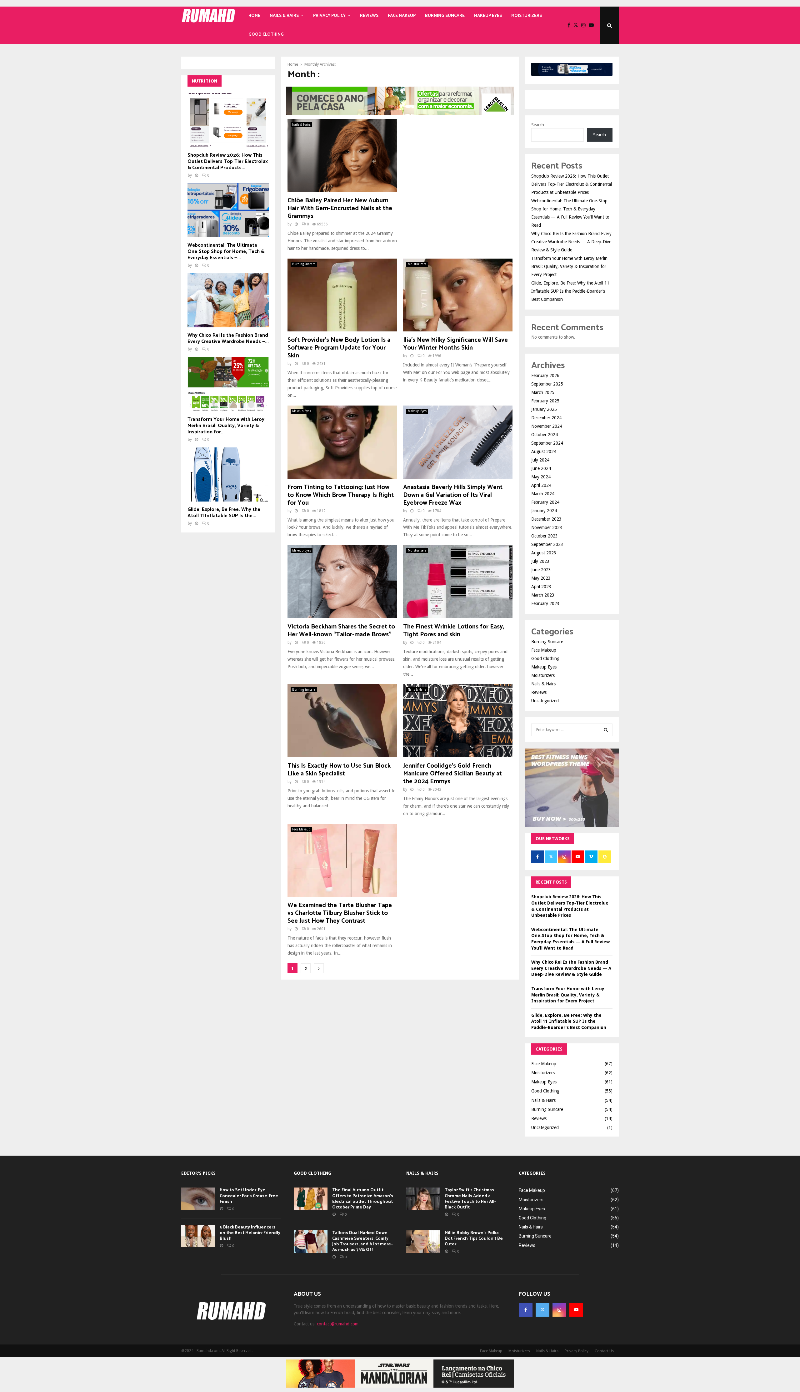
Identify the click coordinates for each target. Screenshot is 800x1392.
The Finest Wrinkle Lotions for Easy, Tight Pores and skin (453, 631)
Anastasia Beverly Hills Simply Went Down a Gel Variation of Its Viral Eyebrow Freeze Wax (452, 495)
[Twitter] (577, 25)
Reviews (369, 15)
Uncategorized (545, 700)
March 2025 (542, 392)
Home (254, 15)
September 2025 (547, 383)
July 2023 (540, 561)
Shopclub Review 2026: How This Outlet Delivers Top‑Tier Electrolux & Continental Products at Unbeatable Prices (571, 184)
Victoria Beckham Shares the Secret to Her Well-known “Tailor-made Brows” (341, 631)
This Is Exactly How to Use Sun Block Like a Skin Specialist (339, 770)
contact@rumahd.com (337, 1323)
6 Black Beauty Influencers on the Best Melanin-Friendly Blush (250, 1233)
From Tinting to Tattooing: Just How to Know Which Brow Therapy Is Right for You (341, 495)
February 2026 (545, 375)
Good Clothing (266, 34)
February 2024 (545, 502)
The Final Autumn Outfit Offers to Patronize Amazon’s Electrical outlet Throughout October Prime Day (362, 1199)
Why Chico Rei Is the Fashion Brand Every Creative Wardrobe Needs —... (228, 338)
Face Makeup (402, 15)
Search (537, 124)
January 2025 (544, 409)
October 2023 (544, 535)
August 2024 (543, 451)
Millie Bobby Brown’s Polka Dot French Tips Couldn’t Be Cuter (474, 1238)
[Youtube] (593, 25)
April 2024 (541, 485)
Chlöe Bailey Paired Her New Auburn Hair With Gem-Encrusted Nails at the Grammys (340, 208)
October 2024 (544, 434)
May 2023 (541, 578)
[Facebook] (570, 25)
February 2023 (545, 603)
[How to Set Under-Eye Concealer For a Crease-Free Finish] (198, 1199)
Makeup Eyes (488, 15)
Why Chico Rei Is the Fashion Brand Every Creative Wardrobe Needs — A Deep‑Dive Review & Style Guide (571, 241)
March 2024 (542, 493)
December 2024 (546, 417)
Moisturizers (526, 15)
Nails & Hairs (284, 15)
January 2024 (544, 510)
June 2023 (541, 569)
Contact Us (604, 1351)
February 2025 (545, 400)
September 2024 (547, 443)
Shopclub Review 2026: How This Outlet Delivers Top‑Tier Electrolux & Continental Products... (228, 161)
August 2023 (543, 552)
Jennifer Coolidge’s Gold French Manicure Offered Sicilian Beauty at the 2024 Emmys (452, 774)
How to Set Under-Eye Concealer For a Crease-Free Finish (249, 1196)
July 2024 (540, 459)
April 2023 (541, 586)
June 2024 (541, 468)
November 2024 (546, 426)
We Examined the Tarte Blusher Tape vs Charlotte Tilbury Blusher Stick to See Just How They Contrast (340, 913)
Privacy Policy (329, 15)
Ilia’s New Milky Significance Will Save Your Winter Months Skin (455, 344)
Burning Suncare (445, 15)
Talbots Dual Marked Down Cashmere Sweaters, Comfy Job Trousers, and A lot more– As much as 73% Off (362, 1241)
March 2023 (542, 595)
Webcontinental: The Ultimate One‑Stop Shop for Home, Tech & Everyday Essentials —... (226, 251)
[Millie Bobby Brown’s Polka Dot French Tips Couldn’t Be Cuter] (423, 1241)
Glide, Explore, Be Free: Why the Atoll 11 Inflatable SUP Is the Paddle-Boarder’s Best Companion (570, 291)
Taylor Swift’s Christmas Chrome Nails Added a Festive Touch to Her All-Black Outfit (470, 1199)
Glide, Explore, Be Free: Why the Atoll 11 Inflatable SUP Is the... (224, 512)
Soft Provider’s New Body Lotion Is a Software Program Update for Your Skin (339, 348)
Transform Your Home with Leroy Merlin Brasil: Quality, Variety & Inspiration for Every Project (569, 266)
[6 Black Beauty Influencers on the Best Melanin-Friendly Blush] (198, 1236)
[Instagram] (585, 25)
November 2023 (546, 527)
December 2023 (546, 519)
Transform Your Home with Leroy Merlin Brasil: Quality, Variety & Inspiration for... (226, 425)
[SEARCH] (605, 730)
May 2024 (541, 476)
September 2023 (547, 544)
